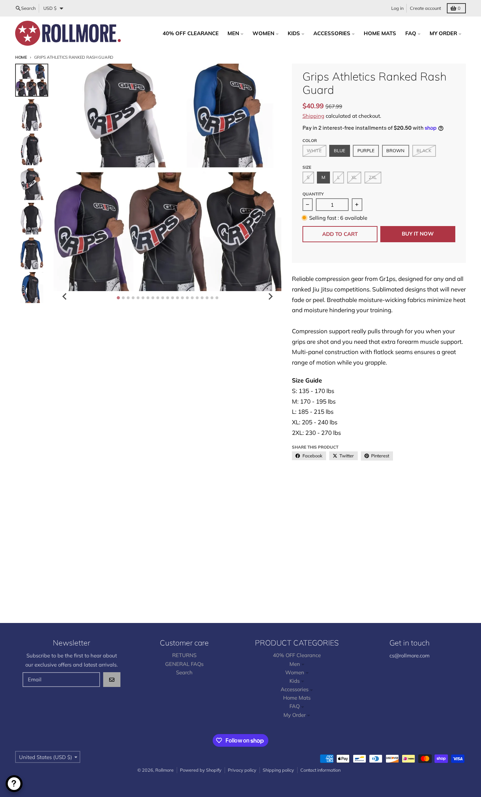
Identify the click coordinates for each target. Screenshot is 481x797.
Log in (397, 8)
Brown (395, 150)
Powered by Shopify (200, 770)
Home (21, 57)
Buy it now (418, 233)
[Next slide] (270, 296)
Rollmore (164, 770)
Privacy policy (242, 770)
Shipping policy (278, 770)
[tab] (118, 297)
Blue (339, 150)
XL (354, 177)
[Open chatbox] (14, 783)
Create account (425, 8)
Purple (366, 150)
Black (424, 150)
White (314, 150)
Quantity (313, 194)
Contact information (320, 770)
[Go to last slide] (65, 296)
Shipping (313, 116)
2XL (373, 177)
